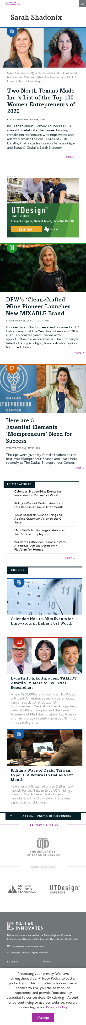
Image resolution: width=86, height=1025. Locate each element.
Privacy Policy (57, 1007)
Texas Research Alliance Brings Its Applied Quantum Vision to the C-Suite (38, 518)
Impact (47, 961)
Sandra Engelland (21, 320)
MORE (69, 157)
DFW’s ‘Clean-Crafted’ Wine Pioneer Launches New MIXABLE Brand (38, 307)
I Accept (43, 1018)
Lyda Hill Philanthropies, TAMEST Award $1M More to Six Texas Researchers (44, 683)
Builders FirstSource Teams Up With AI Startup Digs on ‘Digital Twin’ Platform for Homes (40, 546)
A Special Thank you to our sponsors (46, 816)
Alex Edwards (19, 119)
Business (12, 961)
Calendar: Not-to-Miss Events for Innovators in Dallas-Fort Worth (38, 493)
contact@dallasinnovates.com (27, 946)
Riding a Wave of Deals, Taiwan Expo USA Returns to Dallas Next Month (39, 505)
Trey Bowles (17, 448)
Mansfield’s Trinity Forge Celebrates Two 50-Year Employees (39, 532)
